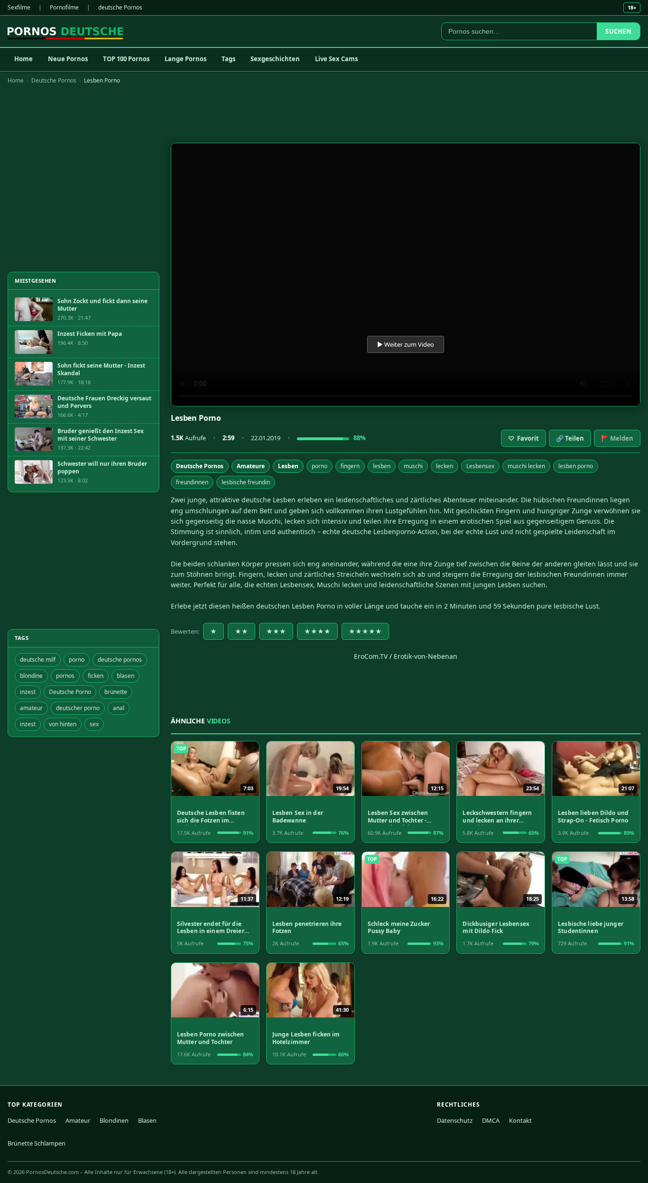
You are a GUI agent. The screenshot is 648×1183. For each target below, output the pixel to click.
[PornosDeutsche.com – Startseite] (65, 31)
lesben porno (575, 466)
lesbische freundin (246, 482)
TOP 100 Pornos (126, 59)
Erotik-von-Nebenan (425, 656)
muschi (413, 466)
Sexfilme (19, 7)
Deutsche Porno (70, 692)
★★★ (276, 631)
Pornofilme (64, 7)
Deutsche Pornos (53, 80)
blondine (31, 676)
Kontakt (520, 1120)
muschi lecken (526, 466)
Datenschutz (454, 1120)
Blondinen (114, 1120)
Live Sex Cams (336, 59)
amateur (31, 708)
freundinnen (192, 482)
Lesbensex (480, 466)
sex (94, 724)
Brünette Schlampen (36, 1143)
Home (23, 59)
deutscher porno (78, 708)
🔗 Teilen (570, 438)
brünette (115, 692)
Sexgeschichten (275, 59)
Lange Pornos (185, 59)
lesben (381, 466)
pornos (65, 676)
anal (118, 708)
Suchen (618, 31)
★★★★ (317, 631)
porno (319, 466)
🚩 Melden (617, 438)
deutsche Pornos (120, 7)
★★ (241, 631)
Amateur (77, 1120)
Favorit (523, 438)
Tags (228, 59)
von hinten (62, 724)
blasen (125, 676)
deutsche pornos (120, 660)
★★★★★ (365, 631)
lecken (444, 466)
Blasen (147, 1120)
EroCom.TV (371, 656)
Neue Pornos (68, 59)
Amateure (251, 466)
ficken (95, 676)
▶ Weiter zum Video (405, 344)
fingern (350, 466)
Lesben (288, 466)
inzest (28, 692)
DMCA (491, 1120)
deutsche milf (38, 660)
